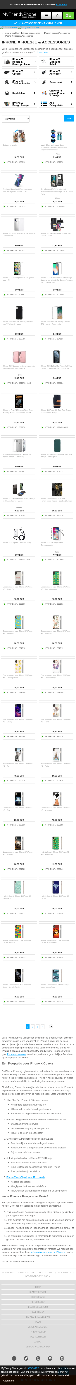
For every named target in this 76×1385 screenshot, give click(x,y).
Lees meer (42, 52)
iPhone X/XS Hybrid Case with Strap (17, 543)
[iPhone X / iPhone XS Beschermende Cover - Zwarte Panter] (19, 981)
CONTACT (38, 1341)
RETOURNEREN (38, 1302)
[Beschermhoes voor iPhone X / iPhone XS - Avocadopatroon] (57, 584)
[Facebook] (14, 1358)
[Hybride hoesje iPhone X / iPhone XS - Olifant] (57, 893)
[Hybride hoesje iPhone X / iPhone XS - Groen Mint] (19, 893)
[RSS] (38, 1358)
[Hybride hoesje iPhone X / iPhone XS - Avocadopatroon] (57, 849)
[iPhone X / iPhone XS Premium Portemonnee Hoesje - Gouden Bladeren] (57, 495)
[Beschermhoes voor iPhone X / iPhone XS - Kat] (19, 760)
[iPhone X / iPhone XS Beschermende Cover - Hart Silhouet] (57, 937)
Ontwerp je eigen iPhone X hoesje (57, 92)
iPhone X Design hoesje (20, 103)
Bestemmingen (38, 1336)
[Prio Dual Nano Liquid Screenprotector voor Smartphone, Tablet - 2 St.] (19, 186)
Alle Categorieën (56, 103)
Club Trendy (38, 1312)
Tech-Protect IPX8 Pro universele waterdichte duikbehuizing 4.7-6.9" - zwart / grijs (57, 191)
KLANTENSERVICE (38, 1292)
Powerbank (55, 82)
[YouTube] (50, 1358)
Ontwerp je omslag (10, 145)
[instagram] (62, 1358)
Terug (6, 33)
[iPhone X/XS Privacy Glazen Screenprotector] (57, 539)
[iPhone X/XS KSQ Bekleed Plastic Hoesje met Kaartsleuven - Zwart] (19, 495)
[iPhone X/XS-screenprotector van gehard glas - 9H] (19, 274)
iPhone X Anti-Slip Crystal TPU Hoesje (25, 1177)
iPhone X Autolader (55, 72)
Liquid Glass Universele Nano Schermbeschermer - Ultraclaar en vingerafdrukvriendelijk (54, 147)
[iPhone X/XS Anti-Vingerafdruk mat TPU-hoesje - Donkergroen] (57, 451)
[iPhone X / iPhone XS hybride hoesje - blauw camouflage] (57, 981)
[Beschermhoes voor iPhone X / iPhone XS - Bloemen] (57, 628)
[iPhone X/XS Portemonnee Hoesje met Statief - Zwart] (57, 230)
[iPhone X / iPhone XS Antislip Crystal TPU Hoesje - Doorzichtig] (57, 319)
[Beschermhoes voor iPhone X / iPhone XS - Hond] (57, 716)
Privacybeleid (38, 1332)
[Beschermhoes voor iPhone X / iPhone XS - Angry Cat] (19, 584)
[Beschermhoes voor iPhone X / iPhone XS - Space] (19, 805)
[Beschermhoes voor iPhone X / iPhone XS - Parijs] (57, 760)
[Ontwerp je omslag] (19, 142)
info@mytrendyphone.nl (38, 1276)
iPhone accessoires (16, 1054)
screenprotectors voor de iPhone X (48, 1252)
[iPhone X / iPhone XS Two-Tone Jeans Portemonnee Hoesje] (57, 407)
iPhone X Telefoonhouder (21, 82)
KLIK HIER (61, 4)
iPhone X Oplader (17, 72)
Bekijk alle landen (38, 1327)
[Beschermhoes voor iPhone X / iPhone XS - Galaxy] (19, 716)
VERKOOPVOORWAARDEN (38, 1346)
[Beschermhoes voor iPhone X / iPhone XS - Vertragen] (57, 805)
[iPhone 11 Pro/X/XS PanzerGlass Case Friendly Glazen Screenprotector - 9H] (19, 407)
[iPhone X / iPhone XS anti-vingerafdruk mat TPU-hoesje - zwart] (19, 319)
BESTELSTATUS (38, 1297)
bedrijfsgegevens (38, 1307)
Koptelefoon (19, 93)
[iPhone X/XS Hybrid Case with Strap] (19, 539)
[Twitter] (26, 1358)
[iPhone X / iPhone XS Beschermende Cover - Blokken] (19, 937)
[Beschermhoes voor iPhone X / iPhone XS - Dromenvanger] (57, 672)
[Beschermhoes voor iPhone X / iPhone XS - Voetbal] (19, 849)
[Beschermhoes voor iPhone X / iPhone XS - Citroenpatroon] (19, 672)
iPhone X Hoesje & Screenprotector (21, 61)
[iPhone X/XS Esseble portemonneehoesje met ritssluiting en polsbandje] (19, 363)
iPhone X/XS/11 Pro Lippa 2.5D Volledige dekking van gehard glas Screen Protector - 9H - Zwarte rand (57, 280)
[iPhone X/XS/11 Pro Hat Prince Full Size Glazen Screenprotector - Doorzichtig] (57, 363)
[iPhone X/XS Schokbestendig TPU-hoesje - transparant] (19, 230)
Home (38, 1287)
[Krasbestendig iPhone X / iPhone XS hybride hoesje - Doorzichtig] (19, 451)
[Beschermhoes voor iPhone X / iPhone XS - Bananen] (19, 628)
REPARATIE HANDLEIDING (38, 1317)
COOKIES (33, 1368)
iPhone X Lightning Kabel (55, 61)
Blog (38, 1322)
